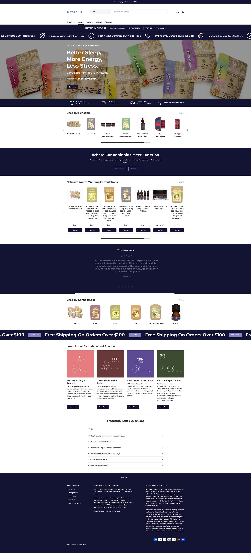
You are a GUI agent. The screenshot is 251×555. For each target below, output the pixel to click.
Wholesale (108, 22)
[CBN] (95, 312)
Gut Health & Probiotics (143, 135)
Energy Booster (177, 135)
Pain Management (108, 135)
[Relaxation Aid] (74, 124)
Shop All (70, 22)
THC (75, 324)
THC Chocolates (160, 135)
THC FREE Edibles (156, 324)
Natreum (73, 544)
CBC (135, 324)
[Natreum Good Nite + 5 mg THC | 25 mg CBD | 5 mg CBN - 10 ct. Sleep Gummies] (126, 194)
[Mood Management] (125, 124)
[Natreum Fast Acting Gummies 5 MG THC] (75, 194)
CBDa (175, 324)
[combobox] (128, 12)
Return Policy (71, 496)
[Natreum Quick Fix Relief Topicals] (160, 194)
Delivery (99, 22)
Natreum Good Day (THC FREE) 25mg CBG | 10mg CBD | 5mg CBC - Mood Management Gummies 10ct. (177, 212)
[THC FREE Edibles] (155, 312)
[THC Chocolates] (160, 124)
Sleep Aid (91, 134)
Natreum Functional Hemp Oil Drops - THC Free (143, 208)
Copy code (161, 28)
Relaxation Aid (73, 134)
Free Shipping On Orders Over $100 (62, 334)
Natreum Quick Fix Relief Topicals (160, 207)
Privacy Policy (71, 489)
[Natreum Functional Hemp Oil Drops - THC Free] (143, 194)
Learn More (72, 407)
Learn (80, 22)
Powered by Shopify (81, 544)
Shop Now (72, 87)
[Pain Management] (108, 124)
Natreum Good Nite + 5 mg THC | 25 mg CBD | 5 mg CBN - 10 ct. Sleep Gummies (126, 211)
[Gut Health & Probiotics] (143, 124)
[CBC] (135, 312)
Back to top (124, 477)
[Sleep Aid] (91, 124)
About (89, 22)
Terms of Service (72, 500)
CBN (95, 324)
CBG (115, 324)
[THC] (75, 312)
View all (181, 113)
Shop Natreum (120, 169)
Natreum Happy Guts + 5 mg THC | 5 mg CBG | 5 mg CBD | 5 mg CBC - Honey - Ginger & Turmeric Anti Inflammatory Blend (109, 213)
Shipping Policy (72, 493)
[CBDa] (175, 312)
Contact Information (74, 503)
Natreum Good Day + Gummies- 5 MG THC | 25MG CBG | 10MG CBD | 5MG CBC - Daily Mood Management (92, 212)
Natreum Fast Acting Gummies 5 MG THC (75, 207)
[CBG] (115, 312)
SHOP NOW (12, 335)
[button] (183, 12)
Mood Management (125, 135)
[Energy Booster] (177, 124)
